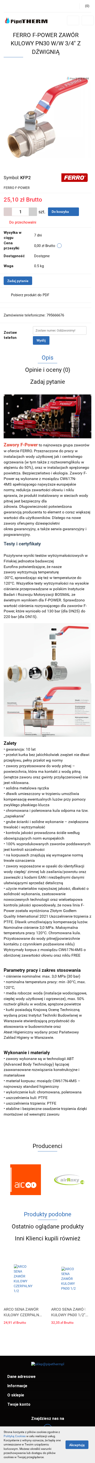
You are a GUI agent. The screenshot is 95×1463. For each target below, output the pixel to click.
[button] (47, 1377)
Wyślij (41, 340)
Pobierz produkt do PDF (30, 295)
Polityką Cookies (15, 1436)
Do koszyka (61, 212)
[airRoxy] (69, 1179)
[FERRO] (74, 177)
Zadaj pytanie (17, 281)
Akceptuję (77, 1445)
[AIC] (26, 1179)
